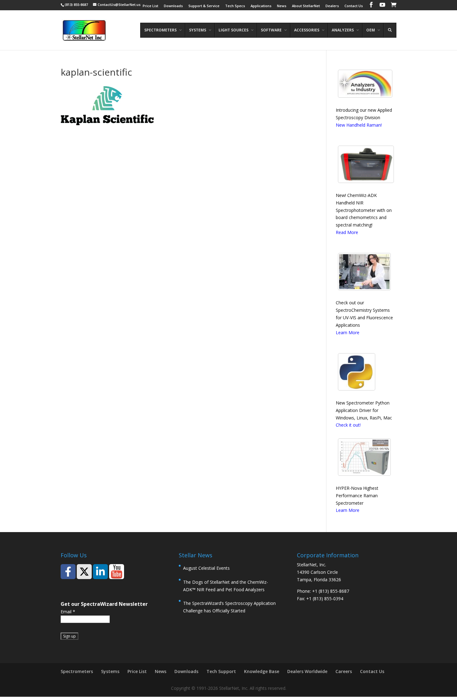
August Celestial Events (206, 568)
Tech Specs (235, 6)
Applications (261, 6)
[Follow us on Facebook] (68, 571)
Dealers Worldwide (307, 671)
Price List (150, 6)
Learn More (347, 332)
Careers (343, 671)
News (281, 6)
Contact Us (353, 6)
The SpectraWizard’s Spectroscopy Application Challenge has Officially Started (229, 607)
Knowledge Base (261, 671)
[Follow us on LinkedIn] (100, 571)
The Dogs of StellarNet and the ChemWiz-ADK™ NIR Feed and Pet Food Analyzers (225, 585)
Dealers (332, 6)
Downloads (173, 6)
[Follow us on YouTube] (116, 571)
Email (68, 612)
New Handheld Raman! (359, 125)
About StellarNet (306, 6)
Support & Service (203, 6)
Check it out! (348, 425)
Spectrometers (77, 671)
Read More (347, 232)
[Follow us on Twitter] (84, 571)
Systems (110, 671)
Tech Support (221, 671)
